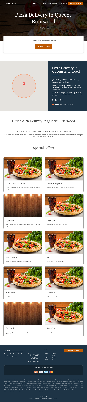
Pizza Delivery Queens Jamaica (25, 379)
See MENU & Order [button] (75, 3)
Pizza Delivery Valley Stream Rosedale (25, 391)
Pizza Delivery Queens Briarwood (62, 387)
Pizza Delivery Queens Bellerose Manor (17, 387)
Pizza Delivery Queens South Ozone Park (64, 383)
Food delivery (42, 3)
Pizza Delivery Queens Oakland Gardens (33, 385)
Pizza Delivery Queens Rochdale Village (71, 379)
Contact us (63, 3)
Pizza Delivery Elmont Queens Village (20, 389)
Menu (34, 3)
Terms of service (18, 354)
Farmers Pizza (10, 3)
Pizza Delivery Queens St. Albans (11, 379)
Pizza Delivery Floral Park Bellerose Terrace (48, 389)
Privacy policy (8, 354)
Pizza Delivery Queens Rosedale (33, 387)
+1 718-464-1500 (34, 361)
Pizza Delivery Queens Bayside (47, 387)
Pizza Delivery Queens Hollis (56, 379)
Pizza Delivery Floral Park (63, 389)
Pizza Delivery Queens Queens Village (28, 381)
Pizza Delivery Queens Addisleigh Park (41, 379)
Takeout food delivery (50, 391)
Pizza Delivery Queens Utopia (18, 385)
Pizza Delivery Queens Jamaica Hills (65, 385)
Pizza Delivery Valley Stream (39, 391)
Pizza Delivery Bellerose (75, 389)
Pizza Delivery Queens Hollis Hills (50, 385)
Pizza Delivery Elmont (33, 389)
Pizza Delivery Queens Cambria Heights (32, 383)
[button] (22, 174)
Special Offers (53, 3)
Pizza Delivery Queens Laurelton (16, 383)
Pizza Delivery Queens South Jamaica (64, 381)
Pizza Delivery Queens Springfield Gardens (46, 381)
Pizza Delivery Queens (75, 387)
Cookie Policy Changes (11, 356)
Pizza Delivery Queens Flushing (48, 383)
